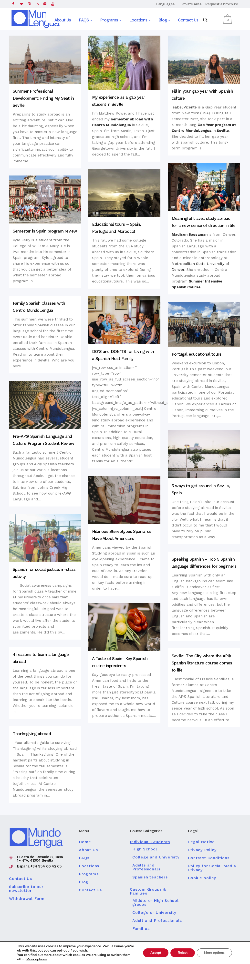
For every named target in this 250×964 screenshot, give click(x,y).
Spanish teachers (150, 877)
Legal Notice (201, 842)
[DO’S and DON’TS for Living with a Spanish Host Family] (124, 320)
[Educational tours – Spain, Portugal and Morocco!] (124, 193)
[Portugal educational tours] (204, 324)
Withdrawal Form (27, 899)
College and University (155, 857)
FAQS (84, 20)
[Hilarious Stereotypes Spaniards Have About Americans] (124, 500)
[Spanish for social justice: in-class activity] (45, 538)
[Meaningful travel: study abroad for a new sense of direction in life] (204, 187)
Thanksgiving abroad (32, 733)
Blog (163, 20)
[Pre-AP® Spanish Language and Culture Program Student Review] (45, 405)
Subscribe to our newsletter (26, 889)
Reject (183, 952)
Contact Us (188, 20)
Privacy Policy (202, 850)
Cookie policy (202, 878)
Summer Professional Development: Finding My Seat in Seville (43, 98)
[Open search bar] (205, 20)
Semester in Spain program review (45, 231)
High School (144, 849)
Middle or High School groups (155, 902)
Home (85, 842)
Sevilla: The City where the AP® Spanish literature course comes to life (202, 662)
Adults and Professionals (146, 867)
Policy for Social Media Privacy (212, 868)
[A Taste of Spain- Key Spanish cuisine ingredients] (124, 627)
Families (140, 929)
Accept (155, 952)
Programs (109, 20)
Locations (138, 20)
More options (36, 959)
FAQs (84, 858)
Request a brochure (221, 4)
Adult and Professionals (157, 921)
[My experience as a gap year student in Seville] (124, 63)
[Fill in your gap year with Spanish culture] (204, 60)
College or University (154, 913)
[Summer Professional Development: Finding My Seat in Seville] (45, 60)
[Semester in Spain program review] (45, 199)
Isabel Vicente (184, 107)
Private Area (191, 4)
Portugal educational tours (196, 354)
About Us (62, 20)
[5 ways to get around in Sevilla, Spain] (204, 454)
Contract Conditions (208, 858)
